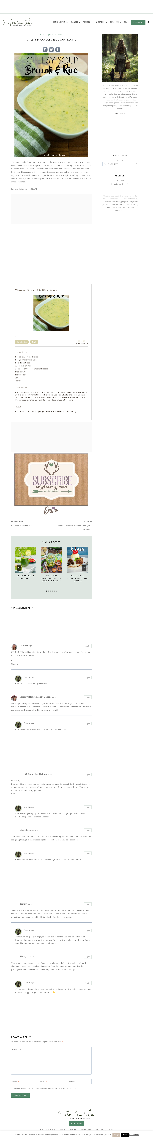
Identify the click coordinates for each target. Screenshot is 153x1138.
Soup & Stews (56, 35)
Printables (87, 1130)
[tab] (46, 591)
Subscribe (139, 22)
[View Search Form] (148, 22)
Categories (120, 160)
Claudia (24, 645)
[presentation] (25, 560)
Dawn (27, 677)
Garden (62, 1130)
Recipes (44, 35)
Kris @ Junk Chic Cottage (33, 774)
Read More (134, 1135)
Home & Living (47, 1130)
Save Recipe (22, 342)
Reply (87, 646)
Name (15, 1081)
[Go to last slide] (19, 568)
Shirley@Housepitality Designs (36, 697)
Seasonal (101, 1130)
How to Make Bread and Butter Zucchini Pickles (51, 578)
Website (71, 1081)
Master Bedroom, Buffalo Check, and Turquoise (75, 525)
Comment (17, 1049)
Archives (120, 180)
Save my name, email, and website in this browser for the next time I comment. (46, 1088)
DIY (111, 1130)
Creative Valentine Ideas (22, 524)
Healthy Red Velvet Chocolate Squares (77, 578)
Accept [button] (116, 1135)
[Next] (84, 568)
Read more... (120, 113)
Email (43, 1081)
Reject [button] (125, 1135)
